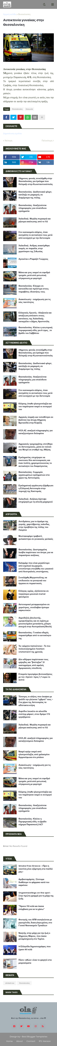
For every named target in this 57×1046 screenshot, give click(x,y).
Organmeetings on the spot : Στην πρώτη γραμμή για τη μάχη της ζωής (36, 895)
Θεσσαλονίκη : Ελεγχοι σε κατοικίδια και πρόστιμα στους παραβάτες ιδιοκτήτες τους (34, 289)
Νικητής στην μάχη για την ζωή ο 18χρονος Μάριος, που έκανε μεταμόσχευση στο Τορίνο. (34, 936)
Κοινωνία (29, 109)
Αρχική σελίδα (9, 14)
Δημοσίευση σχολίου (12, 133)
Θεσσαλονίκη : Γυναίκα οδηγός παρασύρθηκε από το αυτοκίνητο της (35, 635)
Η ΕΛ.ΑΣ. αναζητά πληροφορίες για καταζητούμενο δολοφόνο (36, 432)
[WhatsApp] (28, 117)
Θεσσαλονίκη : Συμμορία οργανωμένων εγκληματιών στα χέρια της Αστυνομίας (34, 475)
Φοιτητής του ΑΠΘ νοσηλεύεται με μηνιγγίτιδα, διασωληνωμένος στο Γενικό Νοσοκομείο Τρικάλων (35, 922)
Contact (30, 1041)
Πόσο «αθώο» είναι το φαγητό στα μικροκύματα (35, 961)
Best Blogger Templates (34, 1036)
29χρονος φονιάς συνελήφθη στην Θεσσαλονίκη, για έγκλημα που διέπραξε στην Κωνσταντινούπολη (36, 181)
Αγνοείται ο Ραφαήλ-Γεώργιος (33, 259)
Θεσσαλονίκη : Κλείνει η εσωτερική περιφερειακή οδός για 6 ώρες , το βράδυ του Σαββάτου (35, 330)
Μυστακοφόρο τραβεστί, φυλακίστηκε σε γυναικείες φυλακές (36, 537)
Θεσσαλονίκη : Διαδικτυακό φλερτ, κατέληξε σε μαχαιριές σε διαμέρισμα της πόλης (35, 194)
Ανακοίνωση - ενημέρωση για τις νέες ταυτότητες (35, 301)
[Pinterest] (20, 117)
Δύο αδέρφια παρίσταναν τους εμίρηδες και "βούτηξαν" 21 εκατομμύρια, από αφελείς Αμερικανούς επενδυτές (33, 664)
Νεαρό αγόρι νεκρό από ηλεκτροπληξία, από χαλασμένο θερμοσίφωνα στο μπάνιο (34, 754)
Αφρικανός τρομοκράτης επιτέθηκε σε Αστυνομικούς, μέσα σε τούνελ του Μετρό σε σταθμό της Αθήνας (36, 447)
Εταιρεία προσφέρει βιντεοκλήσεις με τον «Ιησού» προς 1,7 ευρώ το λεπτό (35, 677)
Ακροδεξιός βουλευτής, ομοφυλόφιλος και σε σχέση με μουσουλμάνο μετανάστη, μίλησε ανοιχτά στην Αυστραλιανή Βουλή (35, 622)
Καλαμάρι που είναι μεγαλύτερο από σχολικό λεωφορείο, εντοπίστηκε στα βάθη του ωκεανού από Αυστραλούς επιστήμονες (36, 567)
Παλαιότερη (47, 140)
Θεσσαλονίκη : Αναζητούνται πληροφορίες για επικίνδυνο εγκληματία (33, 208)
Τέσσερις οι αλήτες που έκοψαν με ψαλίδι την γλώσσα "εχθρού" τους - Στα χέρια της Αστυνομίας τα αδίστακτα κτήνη (36, 701)
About (19, 1041)
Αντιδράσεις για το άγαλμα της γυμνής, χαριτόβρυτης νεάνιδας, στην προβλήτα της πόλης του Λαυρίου (34, 526)
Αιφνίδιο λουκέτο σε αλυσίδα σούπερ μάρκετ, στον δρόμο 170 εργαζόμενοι (34, 714)
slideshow (9, 983)
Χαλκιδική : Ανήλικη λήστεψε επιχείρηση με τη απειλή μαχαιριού (36, 500)
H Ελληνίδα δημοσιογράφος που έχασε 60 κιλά (35, 948)
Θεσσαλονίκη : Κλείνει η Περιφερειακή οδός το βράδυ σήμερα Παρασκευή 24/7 (33, 821)
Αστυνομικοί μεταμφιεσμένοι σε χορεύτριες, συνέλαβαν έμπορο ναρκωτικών (34, 607)
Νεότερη (8, 140)
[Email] (35, 117)
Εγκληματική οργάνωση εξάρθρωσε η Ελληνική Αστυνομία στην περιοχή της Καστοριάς (36, 488)
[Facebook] (6, 117)
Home (9, 1041)
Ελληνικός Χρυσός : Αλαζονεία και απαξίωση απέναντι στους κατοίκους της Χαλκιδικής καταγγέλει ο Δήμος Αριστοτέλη (35, 317)
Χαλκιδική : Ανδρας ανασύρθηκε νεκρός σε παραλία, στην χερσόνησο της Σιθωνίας (34, 248)
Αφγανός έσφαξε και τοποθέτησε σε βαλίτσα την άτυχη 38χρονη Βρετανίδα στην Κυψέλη (36, 420)
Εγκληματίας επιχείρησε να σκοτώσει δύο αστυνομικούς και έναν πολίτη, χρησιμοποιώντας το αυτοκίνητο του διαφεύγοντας (35, 462)
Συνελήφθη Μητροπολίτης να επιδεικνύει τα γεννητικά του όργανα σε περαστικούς (33, 580)
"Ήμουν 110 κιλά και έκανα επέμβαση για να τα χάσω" (31, 908)
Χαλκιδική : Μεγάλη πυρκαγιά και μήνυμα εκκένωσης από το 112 (35, 220)
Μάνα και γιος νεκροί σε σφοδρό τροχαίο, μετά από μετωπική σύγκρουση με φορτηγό (34, 275)
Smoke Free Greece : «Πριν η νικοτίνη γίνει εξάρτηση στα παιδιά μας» (36, 869)
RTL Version (45, 1041)
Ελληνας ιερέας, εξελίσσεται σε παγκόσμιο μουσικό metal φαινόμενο (34, 594)
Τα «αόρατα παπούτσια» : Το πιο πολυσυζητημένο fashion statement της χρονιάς (34, 649)
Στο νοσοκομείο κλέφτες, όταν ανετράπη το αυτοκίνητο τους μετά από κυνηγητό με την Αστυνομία (35, 235)
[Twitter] (13, 117)
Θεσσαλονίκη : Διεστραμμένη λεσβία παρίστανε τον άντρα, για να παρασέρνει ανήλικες (36, 552)
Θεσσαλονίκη (24, 14)
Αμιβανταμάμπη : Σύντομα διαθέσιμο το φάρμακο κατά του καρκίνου (34, 882)
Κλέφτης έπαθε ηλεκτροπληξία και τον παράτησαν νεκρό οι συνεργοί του (35, 406)
